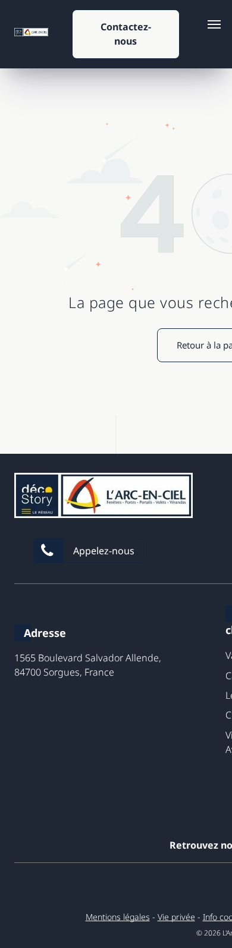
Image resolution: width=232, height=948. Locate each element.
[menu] (214, 24)
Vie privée (176, 916)
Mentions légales (118, 916)
